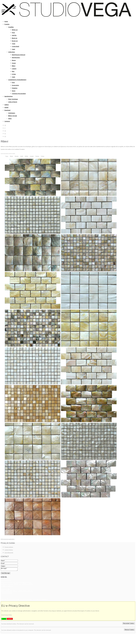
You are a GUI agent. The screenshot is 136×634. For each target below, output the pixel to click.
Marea (14, 60)
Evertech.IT (45, 599)
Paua (13, 32)
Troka (13, 43)
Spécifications (8, 96)
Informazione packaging (7, 539)
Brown (16, 156)
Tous (6, 156)
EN (5, 131)
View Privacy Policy (6, 615)
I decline (9, 618)
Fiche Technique (13, 99)
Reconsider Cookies (128, 623)
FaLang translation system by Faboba (8, 153)
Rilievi (13, 66)
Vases (13, 91)
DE (5, 125)
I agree (4, 618)
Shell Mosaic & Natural (18, 54)
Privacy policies (8, 547)
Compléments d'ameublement (17, 79)
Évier (13, 82)
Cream (32, 156)
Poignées (14, 88)
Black (11, 156)
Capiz (13, 49)
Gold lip (14, 35)
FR (5, 133)
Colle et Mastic (12, 102)
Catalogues (11, 113)
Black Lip (14, 38)
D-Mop (14, 74)
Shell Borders (16, 57)
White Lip (14, 30)
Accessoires (15, 85)
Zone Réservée (8, 552)
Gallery (6, 104)
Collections (11, 52)
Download (7, 110)
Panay (37, 156)
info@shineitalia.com (7, 586)
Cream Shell (15, 46)
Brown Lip (15, 41)
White (26, 156)
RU (5, 136)
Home (6, 21)
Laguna (14, 68)
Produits (6, 24)
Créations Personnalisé (19, 93)
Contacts (7, 121)
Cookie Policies (8, 550)
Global (6, 107)
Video (10, 118)
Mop (13, 71)
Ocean (14, 63)
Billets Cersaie (12, 115)
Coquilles (11, 27)
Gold (21, 156)
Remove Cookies (129, 629)
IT (4, 128)
